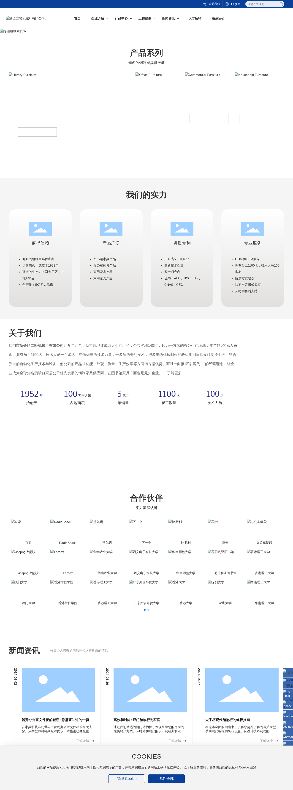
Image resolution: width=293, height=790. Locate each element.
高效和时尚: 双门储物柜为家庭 (137, 720)
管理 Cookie (127, 779)
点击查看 (37, 132)
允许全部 (166, 779)
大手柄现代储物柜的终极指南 (227, 720)
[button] (145, 610)
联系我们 (214, 4)
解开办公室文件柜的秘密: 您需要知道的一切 (55, 720)
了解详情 (82, 741)
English (236, 4)
